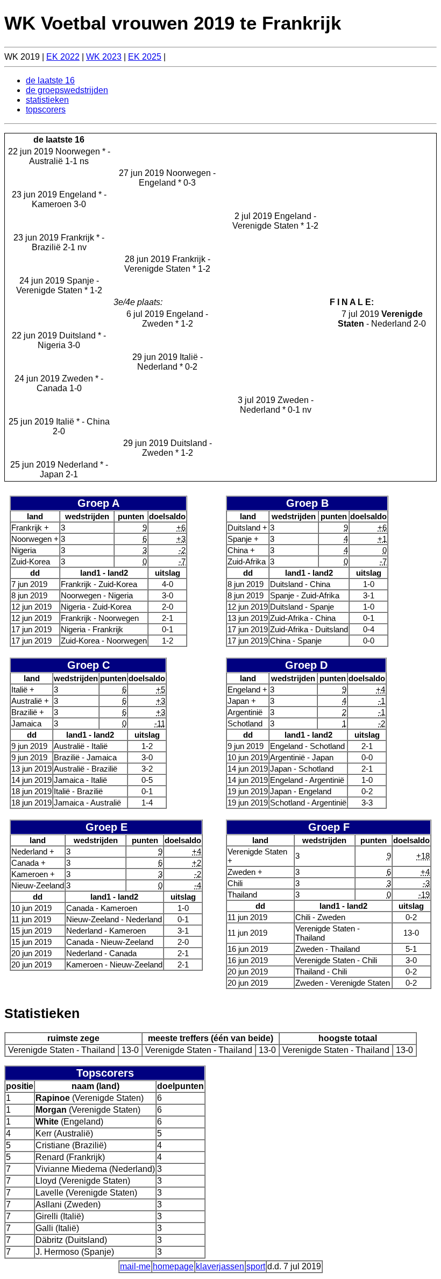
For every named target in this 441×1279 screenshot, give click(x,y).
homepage (173, 1266)
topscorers (46, 109)
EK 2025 (144, 56)
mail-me (135, 1266)
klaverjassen (220, 1266)
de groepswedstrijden (67, 90)
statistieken (47, 99)
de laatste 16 (50, 80)
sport (255, 1266)
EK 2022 (63, 56)
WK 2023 (104, 56)
